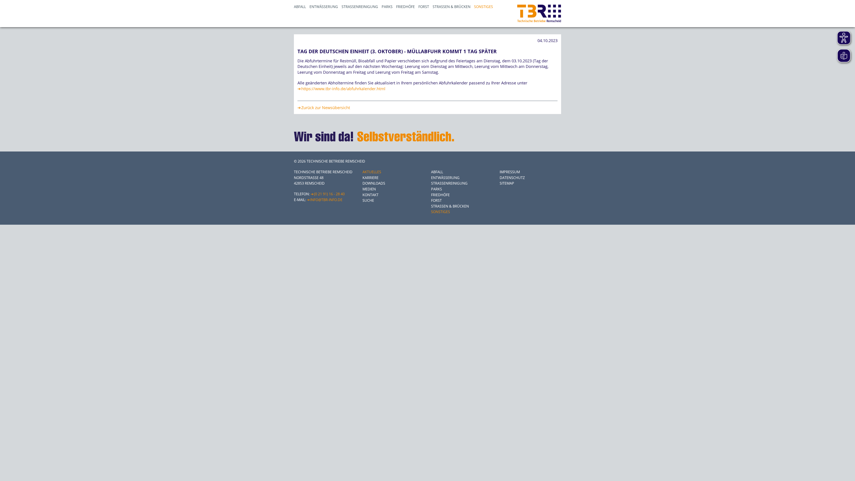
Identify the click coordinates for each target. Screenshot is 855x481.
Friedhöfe (405, 6)
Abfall (300, 6)
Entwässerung (323, 6)
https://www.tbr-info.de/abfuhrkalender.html (343, 88)
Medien (369, 189)
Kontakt (370, 194)
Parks (387, 6)
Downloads (373, 183)
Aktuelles (371, 171)
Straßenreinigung (360, 6)
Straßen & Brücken (451, 6)
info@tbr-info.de (326, 199)
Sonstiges (483, 6)
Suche (368, 200)
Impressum (510, 171)
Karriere (370, 177)
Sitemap (507, 183)
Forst (423, 6)
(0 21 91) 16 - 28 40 (329, 194)
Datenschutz (512, 177)
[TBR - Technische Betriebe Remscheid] (539, 13)
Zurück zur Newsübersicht (325, 107)
